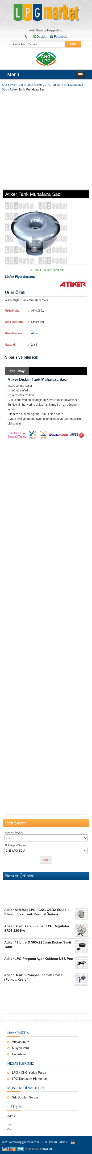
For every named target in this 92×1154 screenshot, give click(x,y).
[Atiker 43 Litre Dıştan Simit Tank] (81, 946)
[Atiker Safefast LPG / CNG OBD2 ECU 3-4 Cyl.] (81, 914)
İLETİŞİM (14, 1106)
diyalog (47, 1148)
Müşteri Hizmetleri (25, 1088)
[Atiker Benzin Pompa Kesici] (81, 979)
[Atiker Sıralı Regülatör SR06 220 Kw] (81, 930)
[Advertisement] (46, 140)
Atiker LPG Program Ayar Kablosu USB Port (38, 959)
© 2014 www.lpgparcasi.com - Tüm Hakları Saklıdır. (35, 1142)
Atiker (39, 84)
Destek (41, 36)
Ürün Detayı (16, 371)
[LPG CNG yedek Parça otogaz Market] (46, 13)
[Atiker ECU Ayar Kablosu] (81, 963)
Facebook (60, 36)
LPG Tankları (53, 84)
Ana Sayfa (8, 84)
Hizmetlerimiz (20, 1063)
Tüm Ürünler (25, 84)
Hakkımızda (18, 1032)
